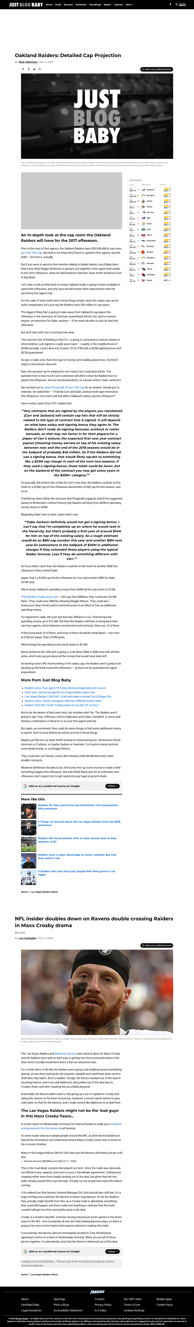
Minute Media (21, 1318)
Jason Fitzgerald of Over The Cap (64, 387)
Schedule (81, 4)
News (49, 4)
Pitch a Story (61, 1304)
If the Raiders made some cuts (39, 596)
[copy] (40, 69)
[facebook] (170, 4)
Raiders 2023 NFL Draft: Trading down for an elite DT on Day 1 (62, 705)
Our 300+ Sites (133, 1299)
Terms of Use (132, 1304)
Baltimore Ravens (65, 1053)
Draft (58, 4)
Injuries (118, 4)
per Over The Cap (31, 252)
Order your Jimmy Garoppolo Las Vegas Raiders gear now (60, 692)
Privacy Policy (103, 1304)
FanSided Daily (30, 1304)
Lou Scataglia (27, 938)
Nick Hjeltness (28, 62)
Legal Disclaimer (31, 1310)
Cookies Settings (134, 1310)
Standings (95, 4)
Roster (107, 4)
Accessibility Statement (68, 1310)
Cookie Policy (165, 1304)
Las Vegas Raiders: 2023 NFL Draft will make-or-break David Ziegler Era (68, 696)
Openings (59, 1299)
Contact (99, 1299)
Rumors (68, 4)
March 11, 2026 (67, 1161)
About (25, 1299)
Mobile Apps (164, 1299)
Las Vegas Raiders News (44, 892)
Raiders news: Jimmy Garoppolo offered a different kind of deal (63, 700)
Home (24, 892)
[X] (176, 4)
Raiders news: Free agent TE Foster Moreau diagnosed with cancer (65, 688)
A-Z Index (100, 1310)
